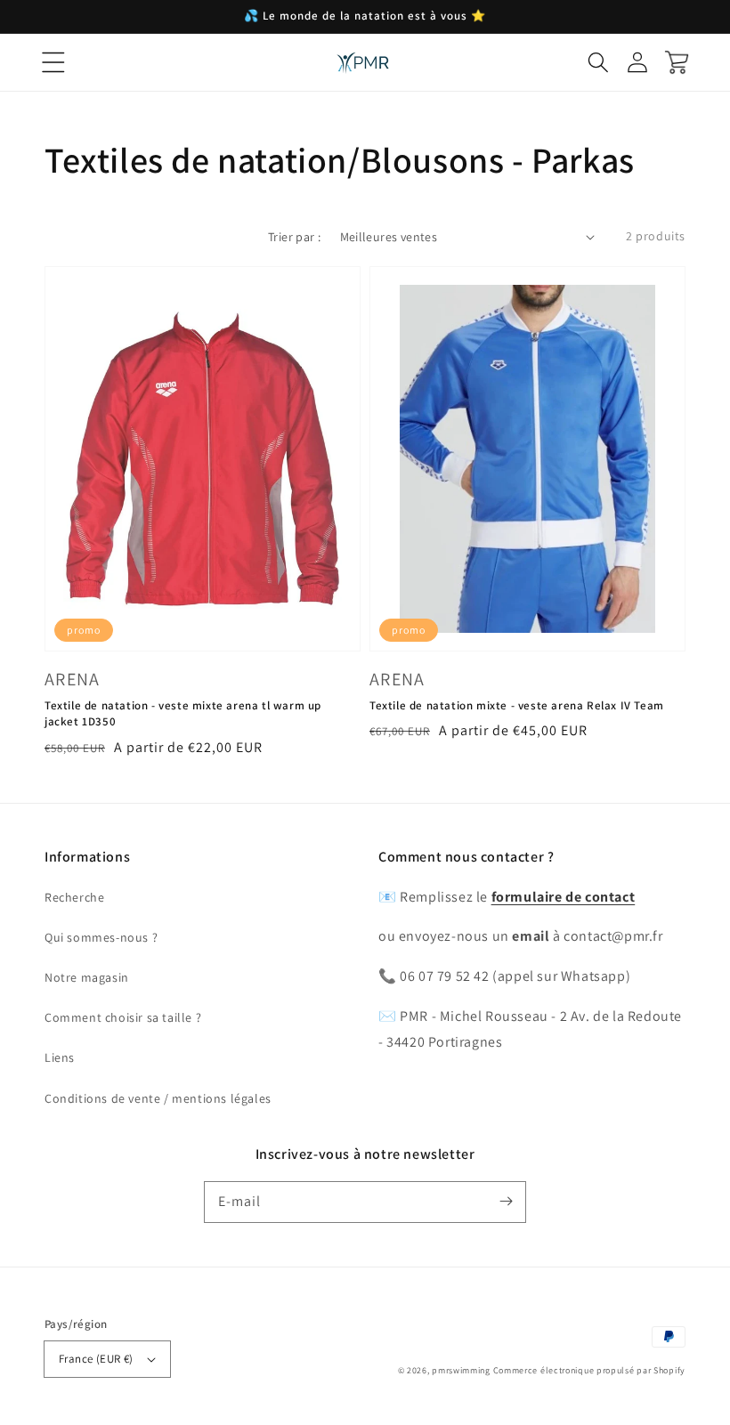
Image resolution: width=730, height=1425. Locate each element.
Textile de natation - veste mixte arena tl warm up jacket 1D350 (183, 713)
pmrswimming (461, 1370)
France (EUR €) (96, 1358)
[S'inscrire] (505, 1201)
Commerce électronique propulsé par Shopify (589, 1370)
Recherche (74, 897)
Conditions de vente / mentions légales (158, 1098)
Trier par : (294, 237)
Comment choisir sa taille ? (123, 1017)
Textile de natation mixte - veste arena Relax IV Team (516, 705)
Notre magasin (87, 977)
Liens (60, 1057)
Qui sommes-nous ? (101, 937)
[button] (53, 62)
